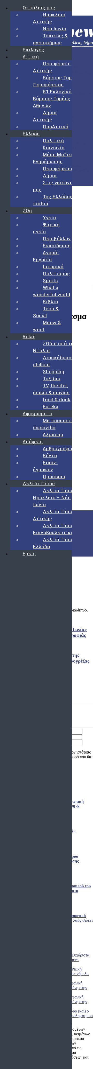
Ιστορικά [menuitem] (53, 266)
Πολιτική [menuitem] (53, 140)
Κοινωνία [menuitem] (54, 147)
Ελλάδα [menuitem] (31, 133)
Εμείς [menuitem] (29, 553)
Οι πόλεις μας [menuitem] (39, 7)
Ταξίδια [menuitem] (51, 378)
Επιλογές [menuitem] (33, 49)
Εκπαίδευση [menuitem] (57, 245)
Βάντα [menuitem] (50, 455)
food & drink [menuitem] (57, 399)
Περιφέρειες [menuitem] (58, 168)
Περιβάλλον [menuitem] (57, 238)
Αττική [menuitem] (31, 56)
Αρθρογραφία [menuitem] (58, 448)
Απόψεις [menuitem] (33, 441)
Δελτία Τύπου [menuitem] (39, 483)
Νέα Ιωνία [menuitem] (54, 28)
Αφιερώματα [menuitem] (37, 413)
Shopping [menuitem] (53, 371)
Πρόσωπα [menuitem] (54, 476)
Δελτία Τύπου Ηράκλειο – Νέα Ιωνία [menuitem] (54, 497)
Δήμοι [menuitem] (50, 175)
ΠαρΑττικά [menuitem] (55, 126)
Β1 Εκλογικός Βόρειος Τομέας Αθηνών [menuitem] (53, 98)
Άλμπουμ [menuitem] (53, 434)
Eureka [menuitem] (50, 406)
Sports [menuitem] (50, 280)
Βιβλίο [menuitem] (50, 301)
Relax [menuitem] (29, 336)
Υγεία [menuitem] (49, 217)
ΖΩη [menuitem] (27, 210)
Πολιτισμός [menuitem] (56, 273)
